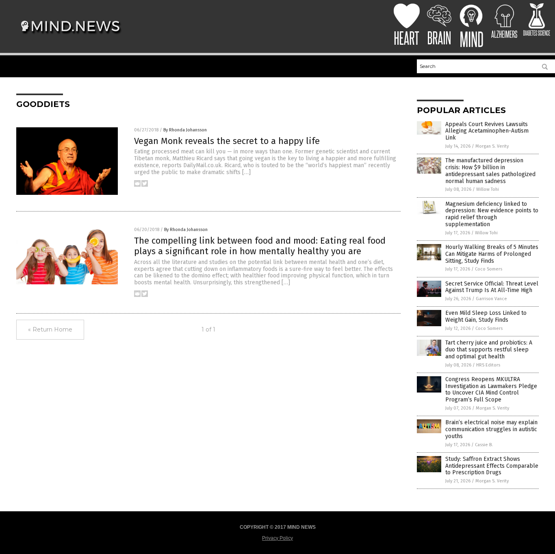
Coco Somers (488, 269)
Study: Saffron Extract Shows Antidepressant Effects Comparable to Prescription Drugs (491, 466)
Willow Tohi (487, 189)
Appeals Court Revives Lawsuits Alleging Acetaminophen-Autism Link (487, 131)
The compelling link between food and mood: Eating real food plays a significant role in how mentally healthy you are (260, 246)
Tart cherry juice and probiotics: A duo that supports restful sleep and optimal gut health (488, 349)
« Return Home (50, 329)
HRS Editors (488, 365)
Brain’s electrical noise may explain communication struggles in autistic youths (491, 429)
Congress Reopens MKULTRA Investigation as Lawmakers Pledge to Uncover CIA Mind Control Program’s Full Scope (491, 389)
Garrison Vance (491, 298)
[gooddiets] (70, 37)
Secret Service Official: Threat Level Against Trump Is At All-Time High (491, 287)
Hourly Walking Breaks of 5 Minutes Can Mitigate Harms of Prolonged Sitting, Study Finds (491, 254)
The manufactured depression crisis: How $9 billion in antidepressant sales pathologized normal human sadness (490, 170)
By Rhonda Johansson (185, 130)
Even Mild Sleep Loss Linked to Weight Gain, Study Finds (486, 316)
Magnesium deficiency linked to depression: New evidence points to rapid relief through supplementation (491, 214)
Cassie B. (484, 444)
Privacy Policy (277, 538)
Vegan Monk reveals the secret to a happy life (227, 140)
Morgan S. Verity (492, 146)
